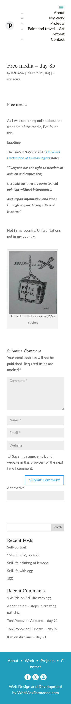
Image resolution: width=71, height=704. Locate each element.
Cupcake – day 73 (44, 629)
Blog (47, 73)
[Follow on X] (35, 677)
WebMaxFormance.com (38, 693)
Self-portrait (16, 547)
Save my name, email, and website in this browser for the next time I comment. (35, 463)
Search (57, 527)
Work (29, 661)
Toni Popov (17, 73)
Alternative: (16, 488)
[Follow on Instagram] (43, 677)
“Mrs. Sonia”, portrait (23, 555)
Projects (57, 24)
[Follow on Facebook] (27, 677)
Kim (10, 637)
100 (10, 579)
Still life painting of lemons (27, 563)
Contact (57, 40)
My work (56, 18)
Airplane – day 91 (44, 621)
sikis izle (13, 598)
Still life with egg (20, 571)
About (59, 13)
